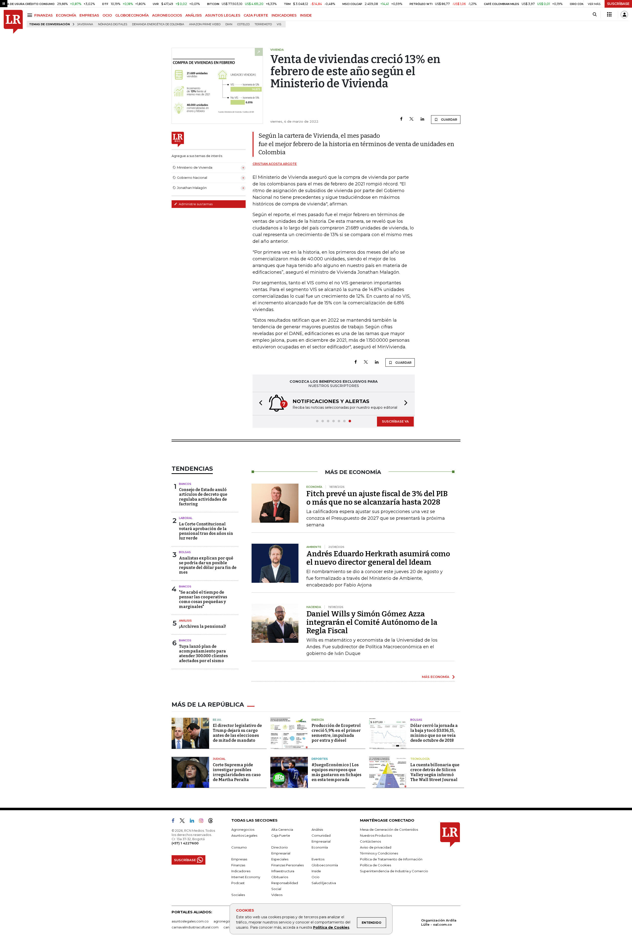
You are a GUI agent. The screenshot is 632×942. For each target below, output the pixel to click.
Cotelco (243, 24)
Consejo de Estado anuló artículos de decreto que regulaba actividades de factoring (203, 496)
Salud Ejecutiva (324, 883)
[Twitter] (411, 119)
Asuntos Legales (244, 835)
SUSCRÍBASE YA (395, 421)
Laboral (185, 518)
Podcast (238, 883)
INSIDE (306, 15)
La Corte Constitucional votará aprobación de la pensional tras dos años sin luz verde (206, 531)
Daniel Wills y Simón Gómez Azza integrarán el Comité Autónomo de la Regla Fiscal (371, 622)
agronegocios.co (227, 921)
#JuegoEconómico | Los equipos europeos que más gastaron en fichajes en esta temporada (336, 772)
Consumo (239, 847)
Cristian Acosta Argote (275, 164)
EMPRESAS (89, 15)
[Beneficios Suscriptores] (609, 14)
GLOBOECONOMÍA (132, 15)
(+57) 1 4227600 (185, 843)
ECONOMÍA (66, 15)
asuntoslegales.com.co (190, 921)
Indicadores (240, 871)
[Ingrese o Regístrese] (624, 14)
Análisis (185, 620)
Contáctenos (370, 841)
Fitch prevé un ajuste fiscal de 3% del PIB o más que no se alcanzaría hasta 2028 (377, 498)
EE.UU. (217, 719)
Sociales (238, 895)
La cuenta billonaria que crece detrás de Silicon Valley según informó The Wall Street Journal (434, 772)
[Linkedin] (422, 119)
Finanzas (238, 865)
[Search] (594, 14)
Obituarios (279, 877)
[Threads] (212, 822)
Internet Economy (245, 877)
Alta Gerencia (282, 829)
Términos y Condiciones (379, 853)
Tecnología (420, 759)
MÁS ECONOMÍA (435, 677)
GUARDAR (448, 119)
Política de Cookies (331, 927)
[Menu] (30, 15)
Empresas (239, 859)
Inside (316, 871)
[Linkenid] (194, 822)
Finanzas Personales (287, 865)
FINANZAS (43, 15)
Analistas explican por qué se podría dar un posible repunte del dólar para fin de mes (208, 565)
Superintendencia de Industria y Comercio (394, 871)
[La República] (13, 22)
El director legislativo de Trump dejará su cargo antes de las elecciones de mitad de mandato (237, 733)
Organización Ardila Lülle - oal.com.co (438, 922)
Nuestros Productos (376, 835)
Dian (228, 24)
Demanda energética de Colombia (158, 24)
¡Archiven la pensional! (202, 626)
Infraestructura (282, 871)
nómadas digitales (112, 24)
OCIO (107, 15)
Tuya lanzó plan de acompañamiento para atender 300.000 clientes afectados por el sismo (203, 653)
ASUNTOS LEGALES (222, 15)
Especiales (279, 859)
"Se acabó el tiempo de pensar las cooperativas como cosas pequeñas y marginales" (203, 599)
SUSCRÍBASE (618, 3)
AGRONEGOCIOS (167, 15)
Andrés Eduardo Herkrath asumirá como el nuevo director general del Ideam (378, 558)
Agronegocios (242, 829)
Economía (320, 847)
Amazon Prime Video (204, 24)
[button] (259, 403)
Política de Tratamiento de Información (391, 859)
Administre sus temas (195, 204)
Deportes (320, 759)
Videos (276, 895)
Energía (318, 719)
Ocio (315, 877)
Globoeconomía (325, 865)
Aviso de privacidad (375, 847)
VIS (279, 24)
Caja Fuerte (280, 835)
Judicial (219, 759)
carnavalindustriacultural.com (195, 927)
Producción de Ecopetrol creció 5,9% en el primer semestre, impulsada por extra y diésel (336, 733)
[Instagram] (203, 822)
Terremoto (263, 24)
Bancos (185, 484)
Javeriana (85, 24)
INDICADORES (284, 15)
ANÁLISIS (193, 15)
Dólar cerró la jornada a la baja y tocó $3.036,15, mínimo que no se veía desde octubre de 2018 (434, 733)
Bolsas (185, 552)
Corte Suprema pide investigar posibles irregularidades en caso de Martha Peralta (237, 772)
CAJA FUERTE (256, 15)
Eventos (318, 859)
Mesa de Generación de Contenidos (389, 829)
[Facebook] (401, 119)
